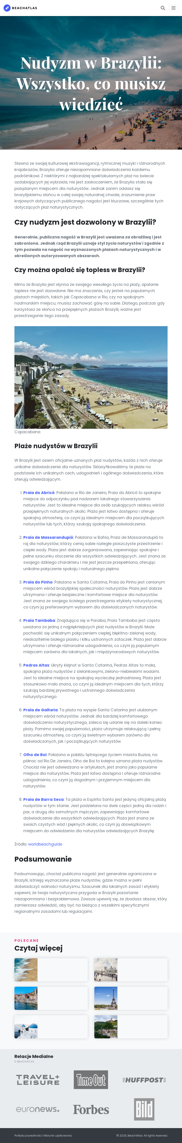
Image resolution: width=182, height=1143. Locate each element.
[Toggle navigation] (173, 8)
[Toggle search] (163, 8)
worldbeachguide (45, 844)
